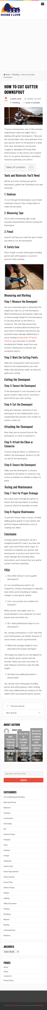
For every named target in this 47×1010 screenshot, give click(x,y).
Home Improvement (11, 871)
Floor (6, 845)
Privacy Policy (9, 980)
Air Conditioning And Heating (14, 797)
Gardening (7, 861)
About (6, 972)
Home (8, 75)
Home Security (9, 877)
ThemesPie (15, 1005)
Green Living (8, 866)
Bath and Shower (10, 802)
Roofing (6, 925)
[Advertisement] (23, 44)
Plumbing (15, 75)
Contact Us (8, 976)
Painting (7, 909)
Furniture (7, 850)
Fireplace (7, 840)
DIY (5, 829)
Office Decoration (10, 903)
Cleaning (7, 813)
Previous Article (17, 706)
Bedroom (7, 808)
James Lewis (16, 99)
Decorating (8, 824)
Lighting (6, 898)
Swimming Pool (9, 930)
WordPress (40, 1005)
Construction (8, 818)
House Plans (8, 882)
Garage (6, 856)
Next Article (11, 712)
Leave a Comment (33, 102)
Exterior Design (9, 834)
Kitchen (6, 893)
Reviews (7, 919)
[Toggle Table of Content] (30, 167)
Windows (7, 935)
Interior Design (9, 887)
